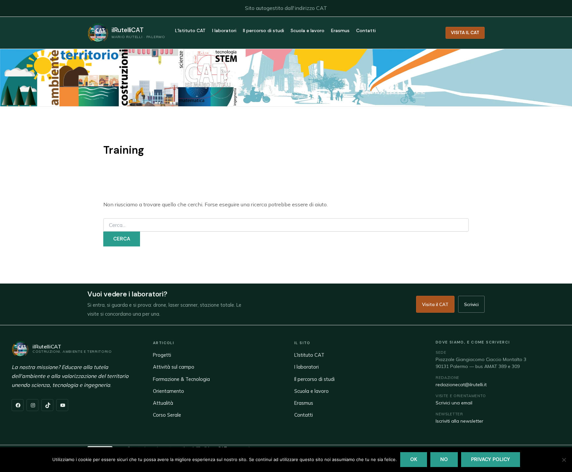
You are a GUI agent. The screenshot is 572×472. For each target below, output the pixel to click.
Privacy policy (490, 459)
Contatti (366, 30)
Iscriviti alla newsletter (459, 421)
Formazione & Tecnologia (181, 379)
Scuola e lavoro (307, 30)
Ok (413, 459)
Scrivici (471, 304)
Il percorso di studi (263, 30)
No (444, 459)
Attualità (163, 403)
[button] (465, 33)
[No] (563, 459)
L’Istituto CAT (190, 30)
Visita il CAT (435, 304)
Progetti (162, 355)
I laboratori (224, 30)
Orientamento (168, 391)
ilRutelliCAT (128, 30)
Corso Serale (167, 415)
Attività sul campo (173, 367)
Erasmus (340, 30)
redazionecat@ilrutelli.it (461, 385)
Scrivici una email (454, 403)
